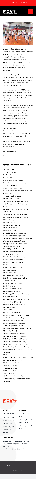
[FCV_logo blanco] (10, 10)
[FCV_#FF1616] (10, 400)
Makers (22, 470)
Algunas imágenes (9, 151)
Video (5, 156)
